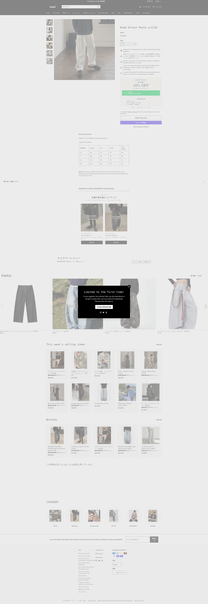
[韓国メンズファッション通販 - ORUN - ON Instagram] (100, 312)
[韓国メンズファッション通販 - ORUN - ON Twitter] (103, 312)
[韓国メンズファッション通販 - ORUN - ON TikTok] (106, 312)
